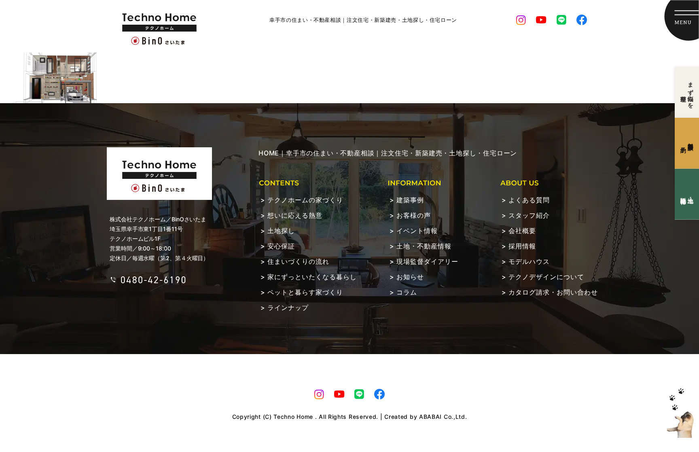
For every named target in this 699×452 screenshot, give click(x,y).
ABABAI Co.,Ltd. (443, 416)
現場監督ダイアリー (427, 261)
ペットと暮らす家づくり (305, 292)
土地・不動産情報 (423, 246)
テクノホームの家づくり (305, 200)
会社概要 (522, 231)
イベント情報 (417, 231)
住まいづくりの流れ (298, 261)
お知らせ (410, 277)
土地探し (281, 231)
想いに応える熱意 (294, 215)
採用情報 (522, 246)
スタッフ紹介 (529, 215)
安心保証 (281, 246)
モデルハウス (529, 261)
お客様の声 (413, 215)
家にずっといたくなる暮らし (312, 277)
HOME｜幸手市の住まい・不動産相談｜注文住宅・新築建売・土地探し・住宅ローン (387, 153)
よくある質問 (529, 200)
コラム (406, 292)
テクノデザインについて (546, 277)
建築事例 (410, 200)
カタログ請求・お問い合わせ (553, 292)
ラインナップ (288, 307)
